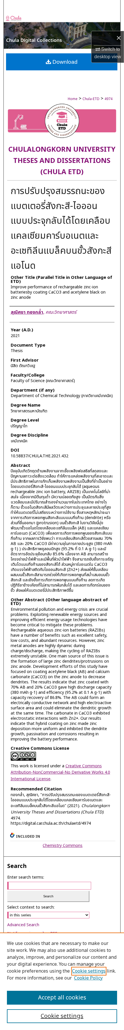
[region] (62, 981)
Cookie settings (89, 971)
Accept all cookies (62, 997)
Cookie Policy (88, 978)
